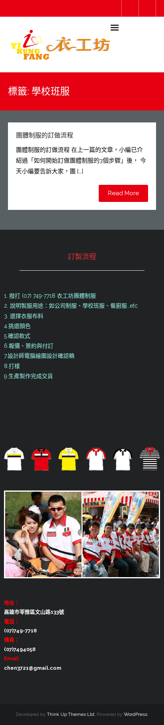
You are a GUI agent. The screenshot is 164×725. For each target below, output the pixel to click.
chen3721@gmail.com (32, 668)
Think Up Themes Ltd (70, 714)
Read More (123, 193)
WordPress (135, 714)
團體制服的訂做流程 (44, 135)
